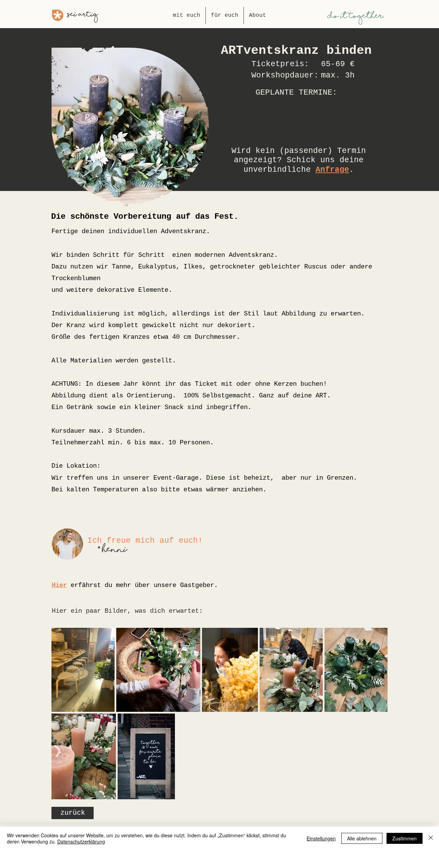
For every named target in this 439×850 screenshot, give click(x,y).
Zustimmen (404, 838)
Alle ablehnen (362, 838)
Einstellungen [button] (321, 838)
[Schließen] (431, 838)
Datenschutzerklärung (81, 841)
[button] (296, 137)
